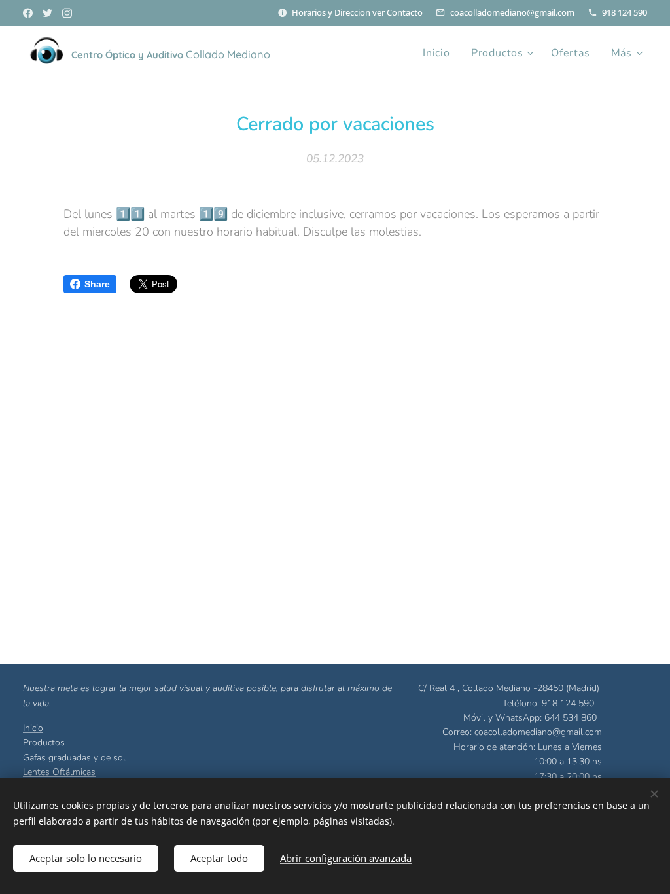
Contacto (405, 12)
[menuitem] (440, 53)
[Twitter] (47, 13)
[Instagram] (67, 13)
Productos (44, 742)
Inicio (33, 728)
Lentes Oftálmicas (59, 772)
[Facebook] (28, 13)
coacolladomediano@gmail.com (512, 12)
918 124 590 (624, 12)
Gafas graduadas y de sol (75, 757)
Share (97, 284)
